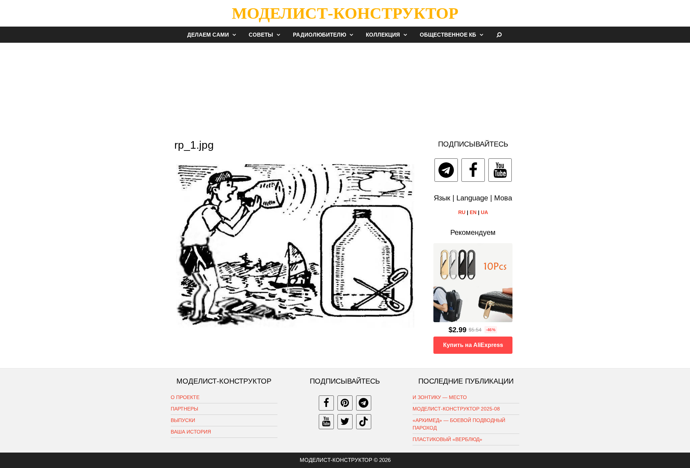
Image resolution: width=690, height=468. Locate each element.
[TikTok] (363, 421)
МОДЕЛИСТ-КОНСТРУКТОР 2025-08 (456, 409)
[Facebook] (473, 170)
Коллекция (383, 35)
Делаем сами (208, 35)
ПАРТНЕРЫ (184, 409)
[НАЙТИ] (499, 35)
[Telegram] (446, 170)
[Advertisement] (345, 88)
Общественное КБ (448, 35)
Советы (261, 35)
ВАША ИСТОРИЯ (191, 432)
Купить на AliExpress (473, 345)
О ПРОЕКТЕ (185, 397)
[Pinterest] (345, 403)
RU (461, 212)
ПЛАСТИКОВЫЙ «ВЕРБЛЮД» (447, 439)
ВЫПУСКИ (183, 420)
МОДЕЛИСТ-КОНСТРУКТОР (345, 13)
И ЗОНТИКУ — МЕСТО (440, 397)
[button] (236, 35)
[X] (345, 421)
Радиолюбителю (319, 35)
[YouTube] (500, 170)
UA (484, 212)
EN (473, 212)
